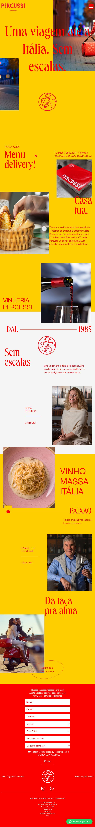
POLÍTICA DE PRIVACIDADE (48, 755)
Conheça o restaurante (47, 669)
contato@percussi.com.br (12, 776)
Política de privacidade (84, 776)
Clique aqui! (30, 422)
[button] (79, 821)
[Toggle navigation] (91, 6)
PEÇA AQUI (12, 146)
